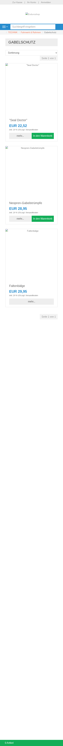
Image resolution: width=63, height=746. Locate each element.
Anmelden (46, 2)
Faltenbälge (17, 286)
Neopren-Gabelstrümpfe (25, 203)
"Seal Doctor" (18, 120)
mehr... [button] (20, 135)
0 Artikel (9, 743)
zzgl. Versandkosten (29, 130)
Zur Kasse (17, 2)
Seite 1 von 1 (49, 58)
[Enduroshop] (33, 14)
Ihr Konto (31, 2)
